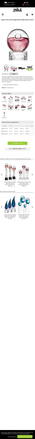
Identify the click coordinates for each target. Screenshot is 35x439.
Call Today (17, 148)
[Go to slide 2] (18, 187)
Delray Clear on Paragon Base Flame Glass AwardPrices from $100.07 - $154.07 (10, 216)
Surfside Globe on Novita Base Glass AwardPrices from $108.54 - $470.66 (24, 216)
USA (27, 2)
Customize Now (17, 143)
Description (5, 74)
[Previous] (1, 174)
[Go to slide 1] (15, 187)
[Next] (32, 174)
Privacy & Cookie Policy (24, 433)
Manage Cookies (12, 436)
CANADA (27, 4)
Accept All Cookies (25, 436)
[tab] (5, 74)
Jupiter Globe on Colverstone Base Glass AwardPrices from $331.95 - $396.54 (24, 184)
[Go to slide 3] (22, 187)
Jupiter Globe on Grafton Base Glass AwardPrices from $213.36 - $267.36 (10, 184)
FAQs (14, 74)
